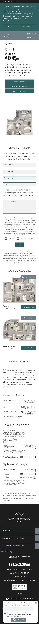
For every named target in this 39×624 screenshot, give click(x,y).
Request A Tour (22, 580)
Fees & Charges (19, 81)
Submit (19, 244)
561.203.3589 (30, 34)
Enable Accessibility (10, 1)
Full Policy (16, 616)
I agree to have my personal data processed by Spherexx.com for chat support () (19, 614)
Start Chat (20, 619)
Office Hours (19, 577)
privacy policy (28, 14)
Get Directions (9, 580)
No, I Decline (27, 26)
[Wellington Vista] (7, 35)
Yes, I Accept (11, 26)
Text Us (32, 580)
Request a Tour (19, 91)
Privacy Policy (16, 220)
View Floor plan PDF (19, 86)
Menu (29, 37)
